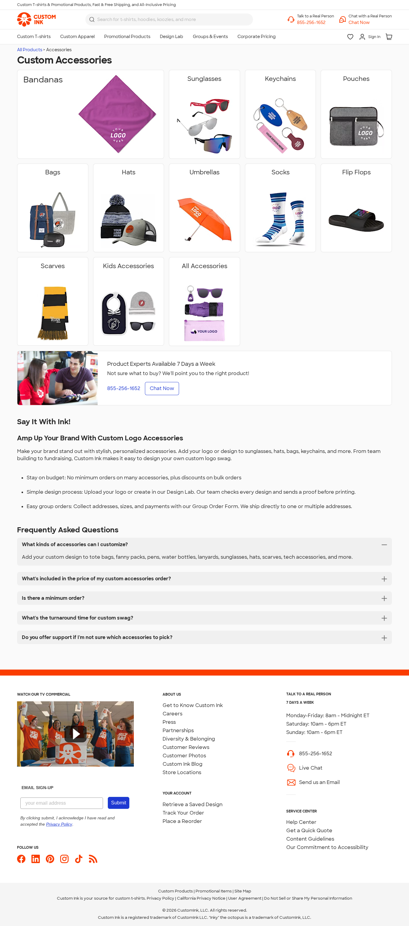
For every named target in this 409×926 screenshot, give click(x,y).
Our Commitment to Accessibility (327, 847)
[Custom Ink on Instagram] (64, 859)
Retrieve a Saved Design (192, 804)
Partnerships (178, 730)
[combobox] (169, 19)
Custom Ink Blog (182, 764)
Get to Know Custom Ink (193, 705)
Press (169, 722)
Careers (172, 714)
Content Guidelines (310, 839)
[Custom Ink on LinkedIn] (35, 859)
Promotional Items (214, 891)
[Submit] (92, 19)
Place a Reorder (182, 821)
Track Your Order (183, 813)
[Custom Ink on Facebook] (21, 859)
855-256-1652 (315, 753)
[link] (36, 19)
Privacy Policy (160, 898)
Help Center (301, 822)
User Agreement (244, 898)
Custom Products (175, 891)
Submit (118, 802)
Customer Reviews (186, 747)
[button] (370, 22)
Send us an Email (319, 782)
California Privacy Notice (201, 898)
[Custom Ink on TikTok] (79, 859)
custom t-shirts (130, 898)
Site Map (242, 891)
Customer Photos (184, 756)
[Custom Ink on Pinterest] (50, 859)
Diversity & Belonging (189, 739)
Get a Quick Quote (309, 830)
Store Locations (182, 772)
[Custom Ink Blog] (93, 859)
